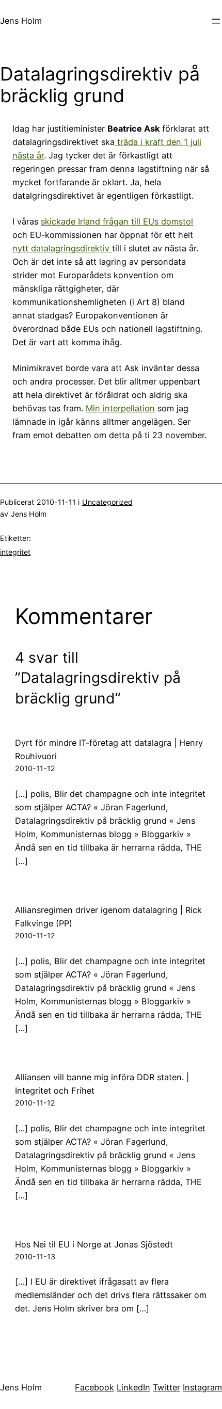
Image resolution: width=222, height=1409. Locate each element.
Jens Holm (21, 20)
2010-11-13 (35, 1256)
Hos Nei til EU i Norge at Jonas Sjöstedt (94, 1244)
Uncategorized (107, 502)
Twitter (166, 1387)
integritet (15, 552)
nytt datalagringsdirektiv (62, 248)
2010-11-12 (35, 768)
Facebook (94, 1387)
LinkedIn (133, 1387)
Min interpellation (120, 408)
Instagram (202, 1387)
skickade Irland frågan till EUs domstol (117, 221)
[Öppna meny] (216, 21)
